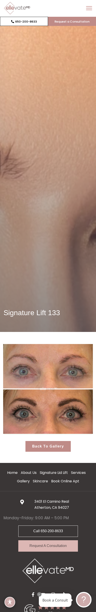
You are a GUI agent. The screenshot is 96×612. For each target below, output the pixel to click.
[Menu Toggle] (89, 8)
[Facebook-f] (33, 594)
